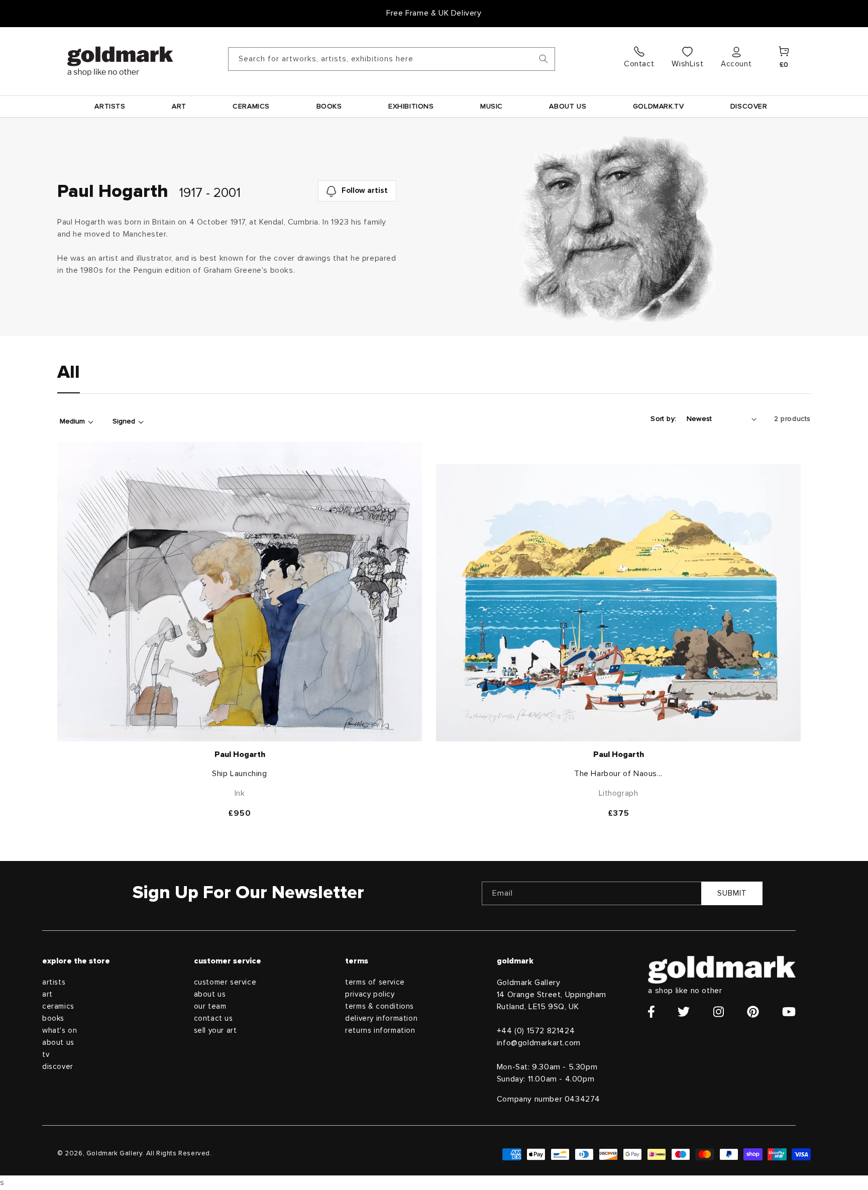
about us (58, 1042)
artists (53, 982)
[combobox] (392, 59)
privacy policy (369, 994)
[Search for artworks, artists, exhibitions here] (543, 59)
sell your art (215, 1030)
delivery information (381, 1018)
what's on (59, 1030)
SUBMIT (732, 893)
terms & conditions (379, 1006)
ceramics (58, 1006)
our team (210, 1006)
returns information (380, 1030)
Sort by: (663, 418)
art (47, 994)
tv (45, 1054)
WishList (687, 64)
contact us (213, 1018)
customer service (225, 982)
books (53, 1018)
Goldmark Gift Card (434, 13)
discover (57, 1066)
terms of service (375, 982)
